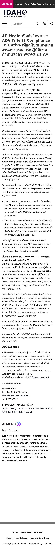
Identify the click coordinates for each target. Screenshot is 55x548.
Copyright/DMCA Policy (14, 543)
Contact (49, 543)
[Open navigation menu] (4, 23)
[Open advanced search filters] (44, 24)
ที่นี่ (19, 288)
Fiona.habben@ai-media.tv (15, 395)
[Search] (38, 24)
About (15, 532)
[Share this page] (51, 23)
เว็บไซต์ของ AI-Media (40, 377)
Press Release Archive (32, 532)
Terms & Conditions (39, 538)
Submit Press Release (17, 538)
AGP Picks (7, 4)
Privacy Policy (35, 543)
